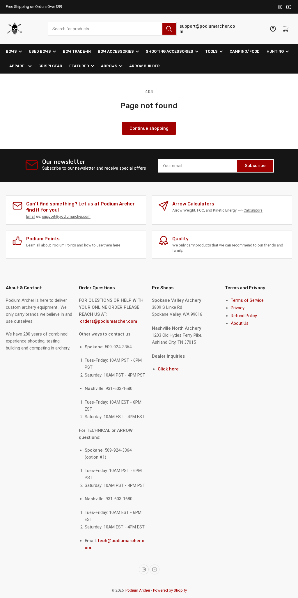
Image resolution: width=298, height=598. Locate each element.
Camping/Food (245, 51)
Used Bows (40, 51)
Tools (211, 51)
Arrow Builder (144, 66)
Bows (11, 51)
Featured (79, 66)
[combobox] (112, 29)
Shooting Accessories (169, 51)
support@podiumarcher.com (207, 29)
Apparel (17, 66)
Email (30, 216)
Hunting (275, 51)
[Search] (169, 28)
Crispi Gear (50, 66)
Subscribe (255, 165)
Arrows (109, 66)
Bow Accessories (116, 51)
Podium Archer (137, 590)
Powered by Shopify (170, 590)
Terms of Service (247, 300)
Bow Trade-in (77, 51)
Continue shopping (149, 128)
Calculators (253, 210)
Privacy (237, 307)
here (116, 245)
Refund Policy (244, 315)
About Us (240, 323)
